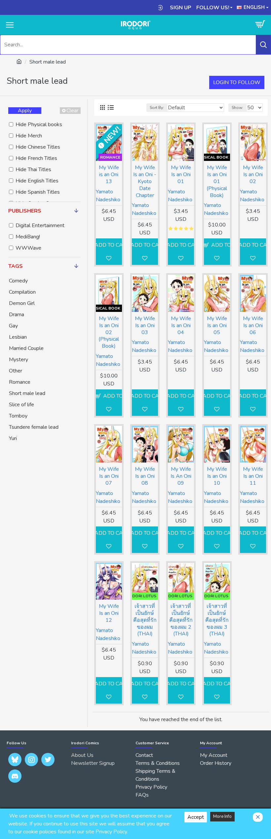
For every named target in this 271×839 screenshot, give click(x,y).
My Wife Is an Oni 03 (145, 325)
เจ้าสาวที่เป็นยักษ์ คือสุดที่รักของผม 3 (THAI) (217, 620)
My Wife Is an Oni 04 (181, 325)
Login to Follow (236, 82)
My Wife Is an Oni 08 (145, 476)
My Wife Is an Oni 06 (253, 325)
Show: (237, 107)
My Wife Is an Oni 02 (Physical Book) (108, 332)
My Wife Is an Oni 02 (253, 174)
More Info (222, 816)
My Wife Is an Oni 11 (253, 476)
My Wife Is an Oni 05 (217, 325)
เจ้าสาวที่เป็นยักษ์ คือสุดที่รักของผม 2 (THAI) (181, 620)
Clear (72, 110)
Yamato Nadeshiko (108, 195)
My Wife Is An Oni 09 (181, 476)
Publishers (24, 211)
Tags (15, 266)
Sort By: (157, 107)
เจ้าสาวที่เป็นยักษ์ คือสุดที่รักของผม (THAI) (145, 620)
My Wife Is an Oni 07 (109, 476)
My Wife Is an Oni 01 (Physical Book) (217, 181)
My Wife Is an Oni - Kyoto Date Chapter (144, 181)
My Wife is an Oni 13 (109, 174)
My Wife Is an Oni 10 (217, 476)
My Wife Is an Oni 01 (181, 174)
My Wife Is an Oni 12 (109, 613)
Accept (195, 817)
